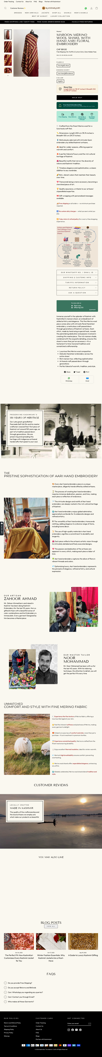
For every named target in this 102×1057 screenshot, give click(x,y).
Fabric (60, 62)
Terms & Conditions (10, 1026)
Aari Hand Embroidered (65, 73)
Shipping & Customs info (77, 277)
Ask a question (77, 293)
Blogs (41, 1)
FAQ (35, 1)
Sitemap (7, 1036)
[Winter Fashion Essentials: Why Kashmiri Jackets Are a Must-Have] (51, 941)
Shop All (56, 13)
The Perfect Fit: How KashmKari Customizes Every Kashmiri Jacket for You (19, 958)
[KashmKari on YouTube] (76, 1030)
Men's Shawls (81, 13)
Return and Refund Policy (12, 1023)
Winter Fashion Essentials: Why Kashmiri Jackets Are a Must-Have (51, 958)
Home (59, 31)
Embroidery (63, 70)
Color (60, 78)
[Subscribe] (89, 1023)
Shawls (67, 13)
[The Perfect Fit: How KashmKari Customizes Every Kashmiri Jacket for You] (19, 941)
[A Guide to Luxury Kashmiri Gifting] (83, 941)
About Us (29, 1)
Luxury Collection (60, 16)
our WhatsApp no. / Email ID (77, 272)
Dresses (18, 13)
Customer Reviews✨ (18, 8)
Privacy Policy (8, 1033)
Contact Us (20, 1)
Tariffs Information (77, 282)
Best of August (40, 16)
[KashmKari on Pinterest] (80, 1030)
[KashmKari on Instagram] (69, 1030)
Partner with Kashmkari (52, 1)
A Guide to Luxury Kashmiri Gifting (83, 955)
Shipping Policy (9, 1029)
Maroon (60, 81)
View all (51, 926)
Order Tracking (9, 1)
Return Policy (77, 288)
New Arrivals (32, 13)
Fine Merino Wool (63, 65)
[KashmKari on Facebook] (72, 1030)
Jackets (45, 13)
